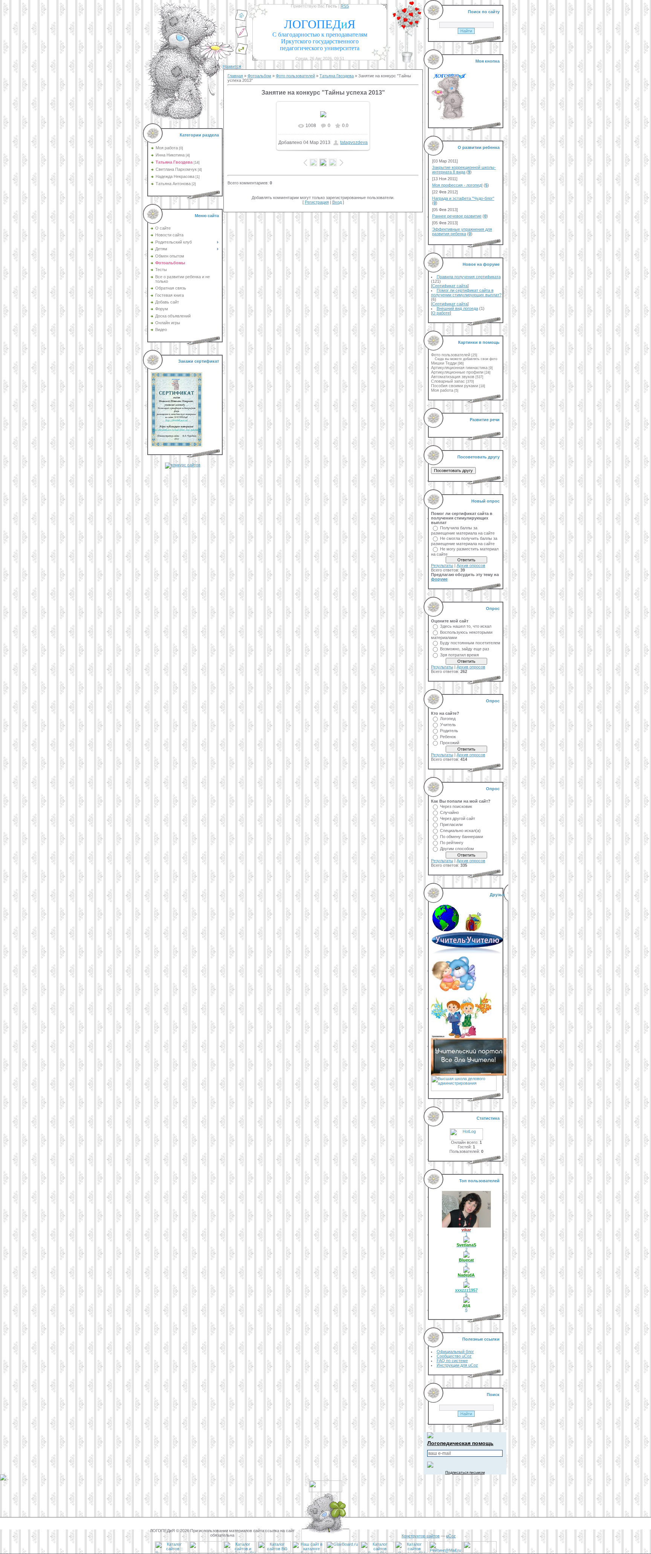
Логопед (447, 718)
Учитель (448, 724)
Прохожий (449, 742)
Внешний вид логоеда (457, 308)
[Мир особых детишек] (453, 990)
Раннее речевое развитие (456, 216)
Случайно (449, 812)
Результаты (442, 565)
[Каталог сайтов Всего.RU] (377, 1551)
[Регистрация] (241, 36)
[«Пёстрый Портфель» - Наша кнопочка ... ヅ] (473, 929)
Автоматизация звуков (452, 376)
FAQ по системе (452, 1360)
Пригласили (451, 824)
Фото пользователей (295, 76)
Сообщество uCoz (454, 1356)
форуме (439, 579)
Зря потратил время (459, 655)
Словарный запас (448, 381)
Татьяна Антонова (173, 183)
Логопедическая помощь (460, 1443)
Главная (235, 76)
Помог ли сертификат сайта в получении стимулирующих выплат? (466, 292)
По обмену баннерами (461, 836)
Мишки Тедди (444, 363)
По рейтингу (451, 842)
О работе (441, 313)
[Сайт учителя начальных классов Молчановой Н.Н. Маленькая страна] (448, 929)
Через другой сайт (457, 818)
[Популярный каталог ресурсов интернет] (205, 1551)
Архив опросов (471, 565)
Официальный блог (455, 1351)
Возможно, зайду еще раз (464, 649)
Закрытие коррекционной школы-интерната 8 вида (464, 169)
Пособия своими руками (454, 385)
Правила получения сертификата (469, 276)
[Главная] (241, 20)
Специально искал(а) (460, 830)
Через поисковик (456, 806)
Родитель (449, 730)
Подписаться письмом (465, 1472)
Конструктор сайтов (421, 1536)
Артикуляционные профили (457, 372)
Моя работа (167, 148)
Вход (337, 202)
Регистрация (317, 202)
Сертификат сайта (450, 286)
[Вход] (241, 53)
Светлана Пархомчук (176, 169)
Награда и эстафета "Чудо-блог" (463, 198)
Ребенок (448, 736)
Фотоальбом (259, 76)
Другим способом (457, 848)
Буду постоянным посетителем (470, 643)
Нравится (232, 66)
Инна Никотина (170, 155)
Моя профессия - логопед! (457, 185)
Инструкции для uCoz (457, 1365)
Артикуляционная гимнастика (459, 367)
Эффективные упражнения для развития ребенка (462, 231)
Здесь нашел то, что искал (465, 626)
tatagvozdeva (354, 142)
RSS (345, 6)
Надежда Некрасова (175, 176)
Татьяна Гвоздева (174, 162)
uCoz (451, 1536)
